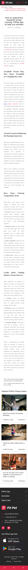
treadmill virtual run (9, 49)
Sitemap (8, 561)
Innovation (5, 496)
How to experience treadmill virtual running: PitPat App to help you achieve (15, 9)
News (10, 7)
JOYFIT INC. (14, 557)
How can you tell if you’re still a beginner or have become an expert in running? (13, 475)
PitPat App (5, 491)
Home (5, 7)
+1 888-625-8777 (10, 517)
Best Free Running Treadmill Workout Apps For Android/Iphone (13, 380)
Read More (22, 420)
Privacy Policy (18, 561)
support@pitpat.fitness (11, 514)
